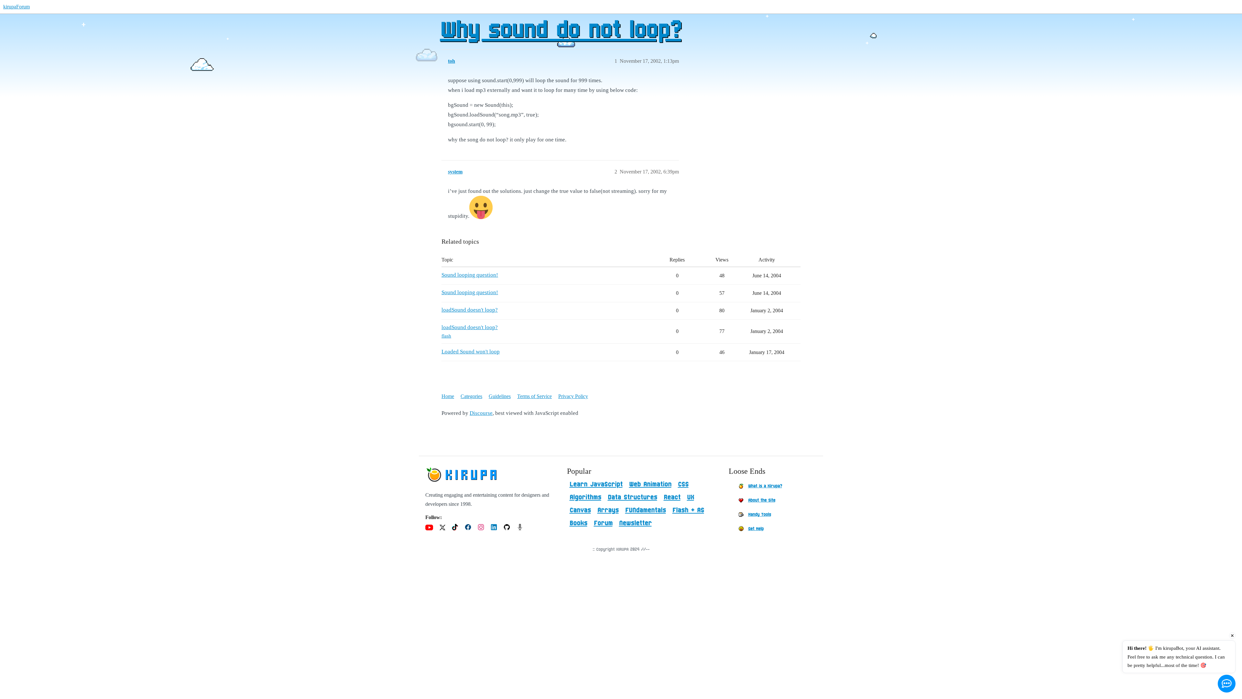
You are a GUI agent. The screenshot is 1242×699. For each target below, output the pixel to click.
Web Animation (650, 484)
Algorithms (585, 497)
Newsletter (635, 523)
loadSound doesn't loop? (469, 310)
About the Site (761, 500)
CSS (683, 484)
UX (690, 497)
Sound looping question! (469, 275)
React (672, 497)
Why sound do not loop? (560, 31)
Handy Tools (759, 514)
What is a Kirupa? (765, 486)
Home (447, 396)
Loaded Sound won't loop (470, 352)
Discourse (481, 413)
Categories (471, 396)
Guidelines (500, 396)
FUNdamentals (645, 510)
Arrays (608, 510)
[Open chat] (1227, 684)
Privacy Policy (573, 396)
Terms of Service (534, 396)
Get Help (756, 528)
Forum (603, 523)
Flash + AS (688, 510)
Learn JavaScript (596, 484)
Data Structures (632, 497)
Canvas (580, 510)
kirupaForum (16, 6)
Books (578, 523)
